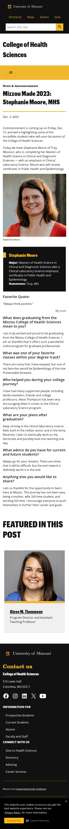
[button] (37, 820)
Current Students (17, 722)
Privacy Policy (13, 812)
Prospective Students (20, 715)
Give (57, 17)
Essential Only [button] (14, 820)
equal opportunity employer (31, 788)
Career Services (16, 772)
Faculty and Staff (17, 736)
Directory (15, 17)
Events (44, 17)
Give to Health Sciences (21, 750)
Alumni (10, 729)
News (30, 17)
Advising (11, 765)
